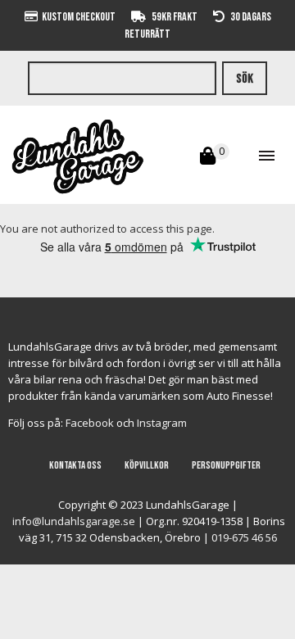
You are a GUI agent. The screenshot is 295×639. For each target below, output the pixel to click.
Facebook (90, 422)
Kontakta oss (75, 465)
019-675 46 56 (244, 537)
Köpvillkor (147, 465)
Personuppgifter (226, 465)
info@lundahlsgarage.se (73, 521)
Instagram (162, 422)
